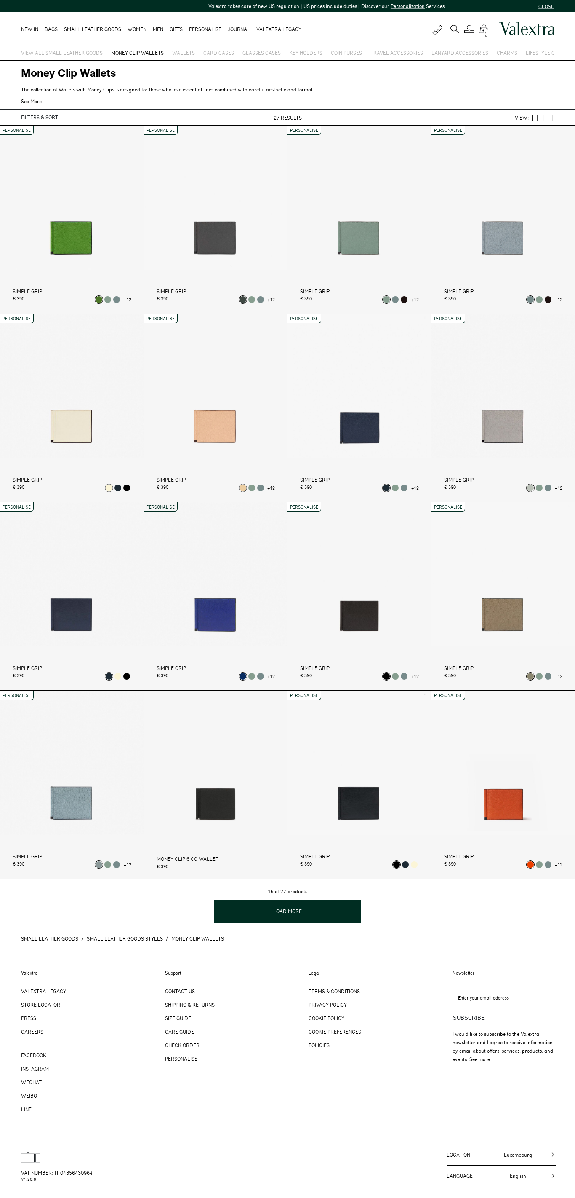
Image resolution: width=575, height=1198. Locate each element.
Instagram (35, 1068)
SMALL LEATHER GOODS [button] (92, 29)
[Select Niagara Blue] (116, 299)
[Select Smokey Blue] (99, 864)
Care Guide (179, 1031)
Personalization (388, 6)
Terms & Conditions (334, 991)
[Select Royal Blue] (243, 676)
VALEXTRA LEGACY (278, 29)
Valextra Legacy (43, 991)
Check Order (182, 1045)
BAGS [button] (51, 29)
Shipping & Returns (190, 1004)
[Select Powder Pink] (243, 488)
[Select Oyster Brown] (530, 676)
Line (26, 1109)
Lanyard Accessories (459, 52)
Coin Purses (346, 52)
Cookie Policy (326, 1018)
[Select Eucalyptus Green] (107, 299)
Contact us (180, 991)
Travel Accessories (396, 52)
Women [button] (137, 29)
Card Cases (218, 52)
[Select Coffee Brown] (404, 299)
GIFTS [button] (176, 29)
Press (28, 1018)
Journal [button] (239, 29)
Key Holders (305, 52)
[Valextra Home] (526, 28)
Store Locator (40, 1004)
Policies (319, 1045)
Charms (507, 52)
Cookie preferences (335, 1031)
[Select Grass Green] (99, 299)
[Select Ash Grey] (530, 488)
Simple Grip (27, 291)
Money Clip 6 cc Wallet (187, 859)
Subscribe (469, 1018)
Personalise (205, 29)
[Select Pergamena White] (109, 488)
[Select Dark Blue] (117, 488)
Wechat (31, 1082)
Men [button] (158, 29)
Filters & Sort (39, 117)
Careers (32, 1031)
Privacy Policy (328, 1004)
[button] (470, 29)
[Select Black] (126, 488)
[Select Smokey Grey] (243, 299)
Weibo (29, 1095)
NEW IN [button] (29, 29)
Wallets (183, 52)
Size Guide (178, 1018)
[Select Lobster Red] (530, 864)
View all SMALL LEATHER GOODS (62, 52)
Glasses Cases (261, 52)
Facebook (33, 1055)
